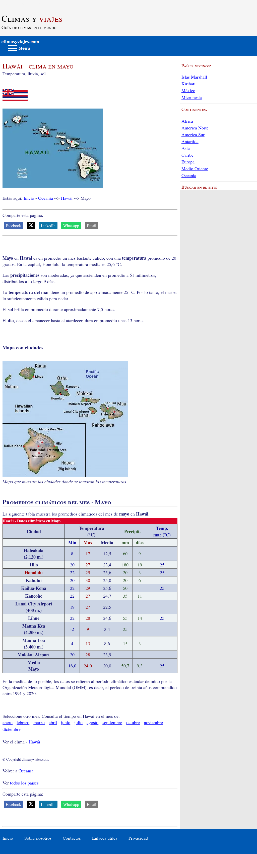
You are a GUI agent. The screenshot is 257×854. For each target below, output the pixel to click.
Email (91, 225)
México (188, 90)
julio (78, 722)
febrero (23, 722)
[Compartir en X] (31, 225)
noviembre (153, 722)
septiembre (112, 722)
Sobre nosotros (37, 838)
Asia (185, 148)
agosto (92, 722)
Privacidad (138, 838)
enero (8, 722)
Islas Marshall (194, 77)
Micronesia (191, 97)
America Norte (195, 128)
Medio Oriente (194, 168)
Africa (187, 121)
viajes (32, 18)
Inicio (29, 198)
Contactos (72, 838)
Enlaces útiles (104, 838)
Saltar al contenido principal (25, 3)
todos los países (24, 783)
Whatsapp (71, 225)
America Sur (193, 134)
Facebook (13, 225)
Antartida (190, 141)
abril (53, 722)
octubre (133, 722)
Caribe (187, 155)
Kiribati (188, 84)
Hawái (67, 198)
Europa (188, 162)
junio (65, 722)
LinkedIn (48, 225)
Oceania (45, 198)
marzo (39, 722)
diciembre (12, 729)
